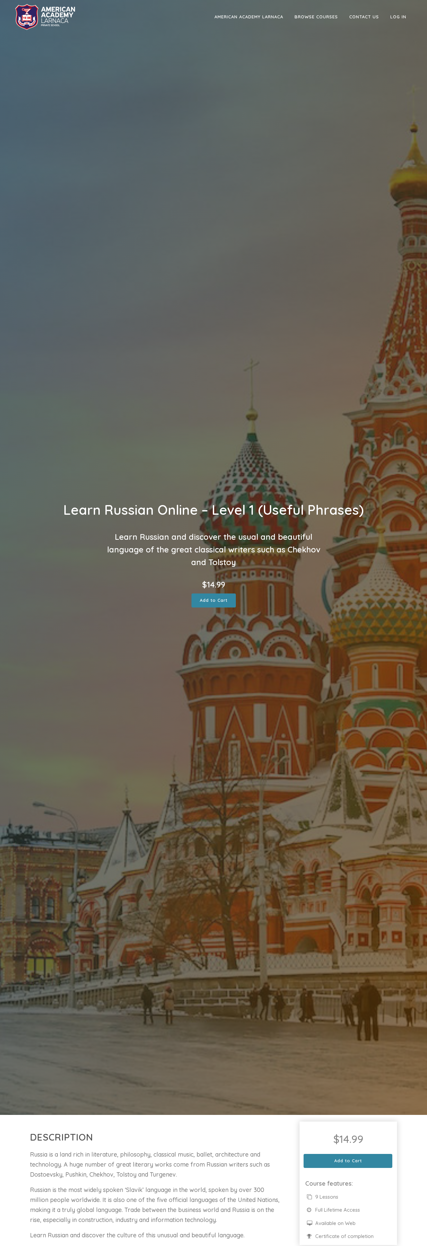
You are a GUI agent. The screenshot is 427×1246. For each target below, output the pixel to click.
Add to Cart (214, 600)
